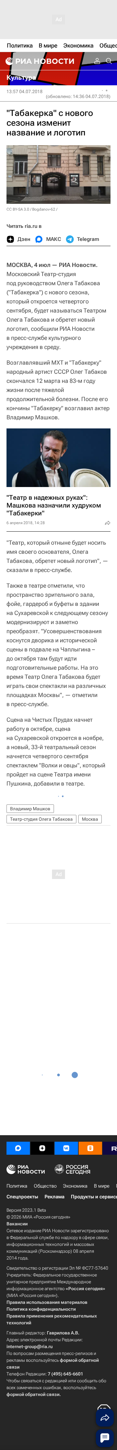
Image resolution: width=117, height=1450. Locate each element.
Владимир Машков (30, 808)
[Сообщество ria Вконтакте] (66, 1148)
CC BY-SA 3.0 (17, 209)
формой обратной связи (32, 1394)
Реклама (54, 1197)
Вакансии (17, 1223)
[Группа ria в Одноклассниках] (90, 1148)
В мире (102, 1186)
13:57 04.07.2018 (24, 91)
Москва (90, 819)
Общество (45, 1186)
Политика (16, 1186)
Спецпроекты (22, 1197)
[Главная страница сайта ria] (39, 61)
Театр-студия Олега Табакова (41, 819)
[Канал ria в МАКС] (18, 1148)
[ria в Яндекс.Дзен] (42, 1148)
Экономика (75, 1186)
